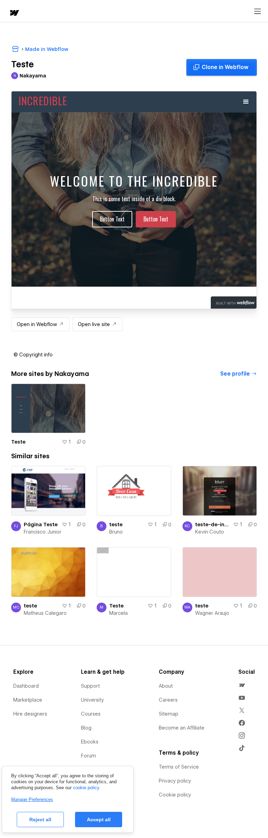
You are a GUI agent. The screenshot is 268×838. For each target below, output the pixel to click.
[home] (14, 13)
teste (115, 524)
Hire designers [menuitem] (30, 714)
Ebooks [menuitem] (89, 742)
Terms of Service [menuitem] (179, 767)
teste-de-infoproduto (212, 524)
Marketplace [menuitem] (27, 700)
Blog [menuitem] (86, 728)
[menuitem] (241, 685)
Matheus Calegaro (45, 613)
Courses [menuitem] (90, 714)
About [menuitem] (166, 686)
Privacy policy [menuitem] (175, 781)
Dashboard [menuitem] (26, 686)
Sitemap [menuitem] (168, 714)
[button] (33, 354)
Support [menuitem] (90, 686)
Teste (18, 442)
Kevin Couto (209, 532)
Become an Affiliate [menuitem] (181, 728)
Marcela (118, 613)
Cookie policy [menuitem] (175, 795)
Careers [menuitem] (168, 700)
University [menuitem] (92, 700)
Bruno (116, 532)
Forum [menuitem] (88, 755)
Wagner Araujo (212, 613)
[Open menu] (257, 11)
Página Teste (41, 524)
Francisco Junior (42, 532)
